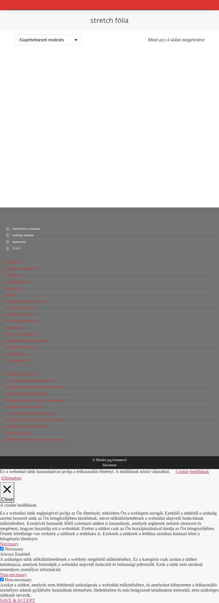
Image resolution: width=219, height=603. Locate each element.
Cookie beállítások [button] (192, 471)
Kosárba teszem (61, 110)
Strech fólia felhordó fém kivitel (157, 156)
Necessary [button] (9, 543)
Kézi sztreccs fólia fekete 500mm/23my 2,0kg (61, 89)
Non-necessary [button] (13, 574)
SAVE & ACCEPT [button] (17, 600)
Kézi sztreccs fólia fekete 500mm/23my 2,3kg (158, 89)
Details (158, 178)
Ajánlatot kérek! (61, 119)
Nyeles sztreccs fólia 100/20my (61, 164)
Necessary (14, 549)
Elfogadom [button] (11, 478)
